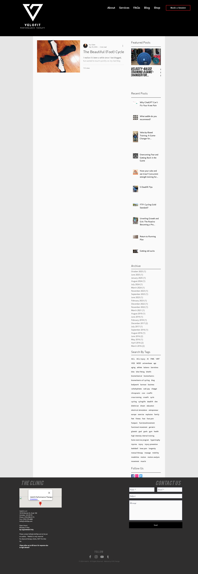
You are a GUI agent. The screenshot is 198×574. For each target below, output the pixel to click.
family (156, 414)
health (156, 431)
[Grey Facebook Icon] (90, 557)
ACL (133, 359)
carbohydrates (136, 389)
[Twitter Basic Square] (140, 475)
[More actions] (123, 45)
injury (140, 444)
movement (135, 461)
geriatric (152, 427)
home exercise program (140, 440)
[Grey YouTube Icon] (102, 557)
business (151, 385)
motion (143, 457)
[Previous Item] (135, 57)
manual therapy (137, 453)
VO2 (133, 363)
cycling (134, 402)
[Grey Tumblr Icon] (108, 557)
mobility (155, 453)
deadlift (150, 402)
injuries (134, 444)
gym (150, 431)
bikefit (148, 372)
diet (156, 402)
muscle (143, 461)
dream (142, 406)
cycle (152, 397)
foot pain (150, 419)
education (150, 406)
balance (146, 367)
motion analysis (153, 457)
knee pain (143, 448)
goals (145, 431)
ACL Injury (140, 359)
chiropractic (135, 393)
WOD (138, 363)
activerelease (147, 363)
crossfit (146, 397)
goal (140, 431)
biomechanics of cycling (140, 380)
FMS (152, 359)
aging (133, 367)
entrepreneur (153, 410)
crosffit (149, 393)
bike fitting (140, 372)
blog (153, 380)
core (143, 393)
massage (148, 453)
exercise (141, 414)
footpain (134, 423)
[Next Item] (156, 57)
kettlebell (134, 448)
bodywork (135, 385)
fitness (138, 419)
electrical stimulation (139, 410)
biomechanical (136, 376)
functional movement (139, 427)
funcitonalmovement (147, 423)
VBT (158, 359)
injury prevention (151, 444)
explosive (149, 414)
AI (148, 359)
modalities (135, 457)
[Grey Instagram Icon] (96, 557)
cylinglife (142, 402)
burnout (143, 385)
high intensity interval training (142, 436)
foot (143, 419)
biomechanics (149, 376)
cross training (136, 397)
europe (133, 414)
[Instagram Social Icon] (136, 475)
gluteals (134, 431)
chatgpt (154, 389)
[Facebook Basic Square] (132, 475)
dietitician (135, 406)
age (155, 363)
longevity (152, 448)
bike (132, 372)
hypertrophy (155, 440)
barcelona (154, 367)
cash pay (146, 389)
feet (132, 419)
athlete (139, 367)
